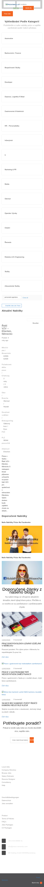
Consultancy (6, 782)
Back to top (35, 883)
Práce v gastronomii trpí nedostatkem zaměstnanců (16, 673)
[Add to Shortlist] (31, 323)
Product (5, 815)
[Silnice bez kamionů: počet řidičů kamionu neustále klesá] (22, 693)
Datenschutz (6, 800)
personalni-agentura (11, 297)
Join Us (16, 8)
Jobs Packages (7, 825)
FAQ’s (4, 822)
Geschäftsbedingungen (10, 797)
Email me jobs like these (12, 305)
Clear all (25, 298)
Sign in (28, 8)
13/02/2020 (6, 640)
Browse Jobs (6, 773)
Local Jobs (6, 767)
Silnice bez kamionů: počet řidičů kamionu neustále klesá (19, 704)
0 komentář (17, 640)
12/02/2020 (6, 669)
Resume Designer (8, 779)
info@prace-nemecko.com (18, 846)
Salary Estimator (8, 776)
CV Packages (7, 828)
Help (3, 785)
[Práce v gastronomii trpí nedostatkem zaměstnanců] (22, 663)
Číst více (5, 657)
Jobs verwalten (7, 803)
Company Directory (9, 770)
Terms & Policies (8, 819)
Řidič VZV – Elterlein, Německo (7, 329)
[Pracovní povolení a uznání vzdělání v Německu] (22, 624)
